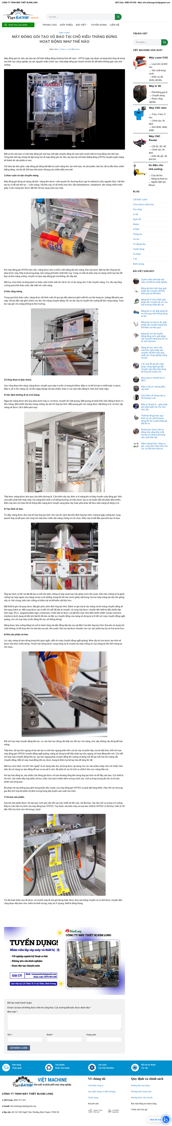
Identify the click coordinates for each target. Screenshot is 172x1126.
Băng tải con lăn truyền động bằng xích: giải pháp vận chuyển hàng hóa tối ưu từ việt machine (154, 337)
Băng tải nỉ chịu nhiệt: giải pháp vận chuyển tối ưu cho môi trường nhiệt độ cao (154, 302)
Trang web (91, 1035)
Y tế (135, 259)
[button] (18, 25)
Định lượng (64, 33)
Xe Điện (137, 254)
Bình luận (12, 1012)
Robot (136, 224)
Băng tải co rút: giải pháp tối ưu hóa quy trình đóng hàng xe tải (154, 313)
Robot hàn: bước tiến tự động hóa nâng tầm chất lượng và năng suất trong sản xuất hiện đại (153, 433)
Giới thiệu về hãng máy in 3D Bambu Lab (153, 396)
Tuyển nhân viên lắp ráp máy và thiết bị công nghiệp (154, 280)
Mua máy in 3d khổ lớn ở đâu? (153, 379)
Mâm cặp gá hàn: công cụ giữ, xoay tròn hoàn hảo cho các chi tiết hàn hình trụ (154, 446)
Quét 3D (137, 219)
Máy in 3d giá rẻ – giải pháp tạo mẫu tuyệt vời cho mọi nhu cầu (154, 407)
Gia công (137, 209)
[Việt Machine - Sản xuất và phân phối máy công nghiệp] (21, 13)
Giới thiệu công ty (95, 1085)
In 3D (135, 214)
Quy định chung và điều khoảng (101, 1091)
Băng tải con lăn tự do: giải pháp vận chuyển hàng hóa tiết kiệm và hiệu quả (154, 324)
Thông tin (137, 234)
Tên (9, 1035)
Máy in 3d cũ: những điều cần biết (153, 388)
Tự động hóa (139, 244)
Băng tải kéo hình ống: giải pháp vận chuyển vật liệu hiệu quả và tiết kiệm (153, 291)
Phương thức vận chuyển (141, 1097)
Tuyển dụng (138, 249)
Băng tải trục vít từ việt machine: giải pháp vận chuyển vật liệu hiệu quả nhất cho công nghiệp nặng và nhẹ (154, 352)
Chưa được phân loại (143, 204)
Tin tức (136, 239)
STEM (136, 229)
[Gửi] (118, 17)
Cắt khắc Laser (140, 199)
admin (77, 49)
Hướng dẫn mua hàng (140, 1085)
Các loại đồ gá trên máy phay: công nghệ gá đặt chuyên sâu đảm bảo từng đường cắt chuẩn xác (153, 368)
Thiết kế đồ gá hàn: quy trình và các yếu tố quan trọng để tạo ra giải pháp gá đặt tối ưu (154, 420)
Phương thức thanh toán (141, 1091)
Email (50, 1035)
